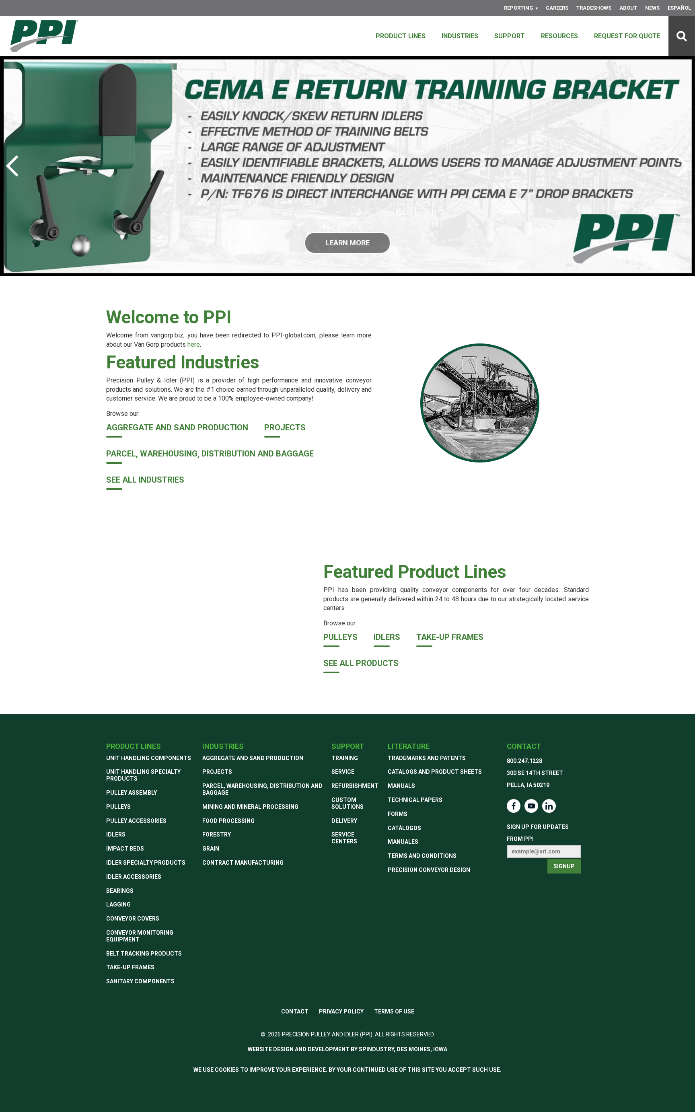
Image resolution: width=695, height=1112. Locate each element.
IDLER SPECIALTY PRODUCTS (145, 862)
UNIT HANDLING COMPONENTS (148, 758)
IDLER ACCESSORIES (133, 877)
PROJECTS (285, 427)
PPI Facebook (513, 806)
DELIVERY (344, 821)
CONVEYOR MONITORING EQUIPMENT (139, 936)
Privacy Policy (341, 1011)
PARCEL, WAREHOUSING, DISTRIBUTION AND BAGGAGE (210, 453)
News (652, 8)
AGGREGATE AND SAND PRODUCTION (177, 427)
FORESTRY (216, 834)
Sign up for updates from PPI (538, 833)
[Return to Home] (44, 36)
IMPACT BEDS (125, 848)
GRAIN (210, 848)
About (628, 8)
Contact (524, 746)
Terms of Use (394, 1011)
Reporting (518, 8)
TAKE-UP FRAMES (449, 637)
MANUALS (401, 786)
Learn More (347, 242)
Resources (559, 36)
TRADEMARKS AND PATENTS (427, 758)
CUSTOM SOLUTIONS (347, 803)
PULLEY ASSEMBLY (131, 792)
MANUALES (403, 842)
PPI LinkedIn (549, 806)
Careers (557, 8)
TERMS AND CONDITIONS (422, 856)
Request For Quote (627, 36)
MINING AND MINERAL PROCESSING (250, 807)
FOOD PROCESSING (228, 821)
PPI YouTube (531, 806)
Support (509, 36)
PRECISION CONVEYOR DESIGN (429, 870)
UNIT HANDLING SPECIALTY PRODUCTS (143, 775)
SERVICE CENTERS (344, 838)
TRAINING (344, 758)
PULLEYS (340, 637)
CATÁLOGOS (404, 828)
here (193, 344)
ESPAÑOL (679, 8)
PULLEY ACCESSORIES (136, 821)
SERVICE (342, 772)
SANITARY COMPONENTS (140, 981)
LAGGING (118, 904)
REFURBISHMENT (354, 786)
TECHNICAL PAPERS (415, 800)
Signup (564, 866)
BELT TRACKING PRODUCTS (144, 953)
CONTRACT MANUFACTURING (243, 862)
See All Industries (145, 480)
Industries (460, 36)
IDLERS (387, 637)
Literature (409, 746)
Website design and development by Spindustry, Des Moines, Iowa (347, 1049)
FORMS (397, 814)
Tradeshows (593, 8)
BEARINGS (120, 891)
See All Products (361, 663)
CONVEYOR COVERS (132, 918)
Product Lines (401, 36)
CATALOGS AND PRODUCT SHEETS (435, 772)
